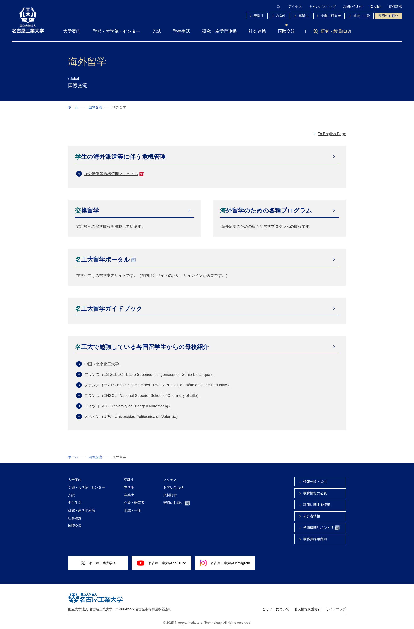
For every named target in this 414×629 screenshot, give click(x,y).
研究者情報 (311, 516)
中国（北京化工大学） (103, 364)
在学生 (281, 16)
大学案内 (71, 31)
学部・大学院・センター (116, 31)
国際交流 (286, 31)
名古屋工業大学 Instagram (230, 563)
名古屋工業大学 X (102, 563)
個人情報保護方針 (307, 609)
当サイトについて (276, 609)
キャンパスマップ (322, 6)
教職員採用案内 (315, 539)
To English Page (332, 134)
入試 (156, 31)
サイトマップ (336, 609)
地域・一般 (361, 16)
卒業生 (304, 16)
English (375, 6)
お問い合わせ (353, 6)
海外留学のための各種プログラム (266, 210)
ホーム (73, 107)
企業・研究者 (331, 16)
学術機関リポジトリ (318, 527)
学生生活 (181, 31)
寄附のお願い (388, 16)
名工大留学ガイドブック (109, 308)
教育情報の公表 (315, 493)
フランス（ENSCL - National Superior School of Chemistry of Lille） (142, 396)
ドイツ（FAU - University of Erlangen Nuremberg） (128, 406)
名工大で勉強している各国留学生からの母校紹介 (142, 346)
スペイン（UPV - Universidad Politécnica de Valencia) (131, 417)
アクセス (295, 6)
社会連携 (257, 31)
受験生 (259, 16)
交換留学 (87, 210)
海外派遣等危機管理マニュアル (111, 174)
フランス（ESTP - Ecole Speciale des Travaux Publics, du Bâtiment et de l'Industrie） (157, 385)
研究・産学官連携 (219, 31)
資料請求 (395, 6)
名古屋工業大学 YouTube (167, 563)
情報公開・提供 (315, 482)
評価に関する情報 (316, 505)
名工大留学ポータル (102, 259)
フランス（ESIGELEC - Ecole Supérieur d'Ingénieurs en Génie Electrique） (149, 375)
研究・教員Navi (336, 31)
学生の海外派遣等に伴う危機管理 (120, 156)
